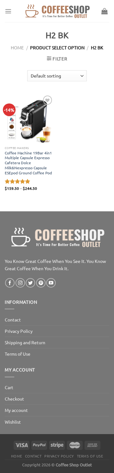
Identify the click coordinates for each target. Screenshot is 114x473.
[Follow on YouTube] (51, 283)
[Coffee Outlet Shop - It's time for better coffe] (57, 11)
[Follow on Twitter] (30, 283)
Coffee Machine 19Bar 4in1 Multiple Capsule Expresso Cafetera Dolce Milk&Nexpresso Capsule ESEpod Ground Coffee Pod (28, 163)
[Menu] (8, 11)
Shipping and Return (25, 342)
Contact (13, 319)
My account (16, 410)
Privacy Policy (19, 331)
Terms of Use (17, 354)
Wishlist (13, 422)
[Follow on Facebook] (10, 283)
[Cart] (104, 11)
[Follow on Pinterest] (41, 283)
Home (17, 47)
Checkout (14, 398)
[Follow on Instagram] (20, 283)
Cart (9, 387)
